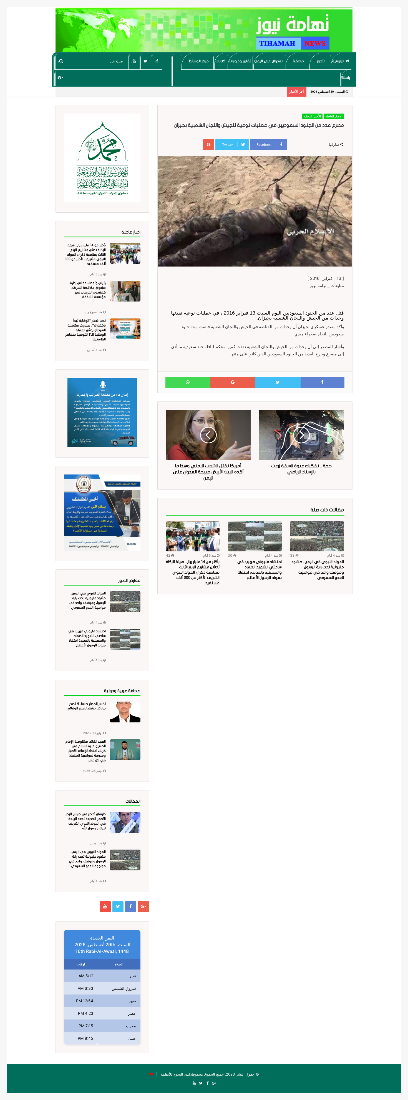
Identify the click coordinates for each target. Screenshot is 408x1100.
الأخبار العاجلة (333, 116)
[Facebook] (157, 61)
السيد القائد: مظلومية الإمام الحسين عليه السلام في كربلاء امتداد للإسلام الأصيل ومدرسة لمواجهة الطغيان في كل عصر (85, 751)
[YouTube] (134, 61)
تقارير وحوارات (240, 61)
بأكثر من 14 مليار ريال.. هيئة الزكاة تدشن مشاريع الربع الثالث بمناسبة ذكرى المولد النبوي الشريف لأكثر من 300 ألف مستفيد (193, 572)
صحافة (298, 61)
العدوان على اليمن (269, 61)
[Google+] (60, 77)
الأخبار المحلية (312, 116)
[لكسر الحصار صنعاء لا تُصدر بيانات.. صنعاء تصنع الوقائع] (125, 712)
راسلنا (346, 78)
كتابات (220, 61)
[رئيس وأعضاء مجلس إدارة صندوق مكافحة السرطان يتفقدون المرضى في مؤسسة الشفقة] (125, 291)
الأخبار (321, 61)
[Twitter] (145, 61)
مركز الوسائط (199, 61)
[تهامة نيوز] (204, 32)
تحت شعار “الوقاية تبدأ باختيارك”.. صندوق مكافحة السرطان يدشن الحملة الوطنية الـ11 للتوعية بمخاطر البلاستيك (85, 330)
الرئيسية (338, 61)
